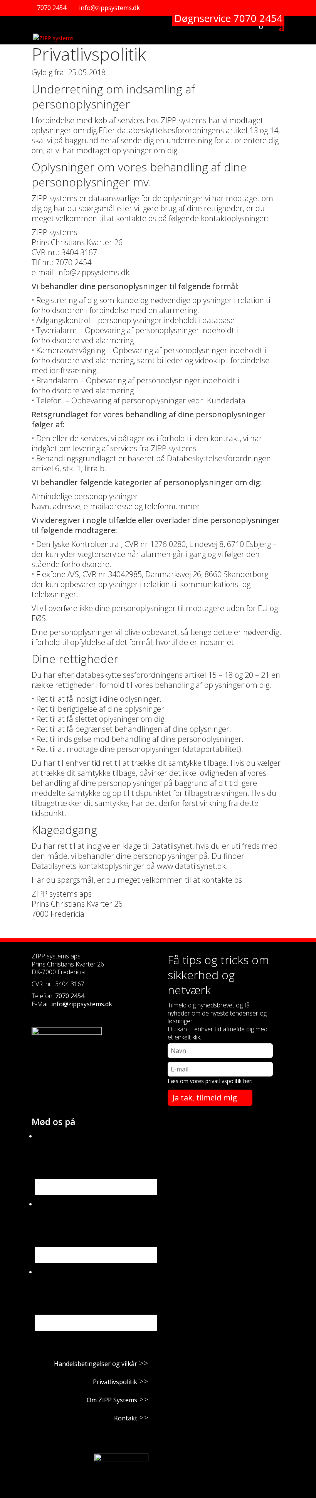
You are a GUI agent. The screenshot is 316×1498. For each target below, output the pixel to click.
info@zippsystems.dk (81, 1004)
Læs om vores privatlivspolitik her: (210, 1081)
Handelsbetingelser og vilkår (95, 1363)
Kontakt (125, 1418)
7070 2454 (51, 7)
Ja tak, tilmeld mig (204, 1097)
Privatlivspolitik (115, 1382)
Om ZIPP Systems (112, 1400)
